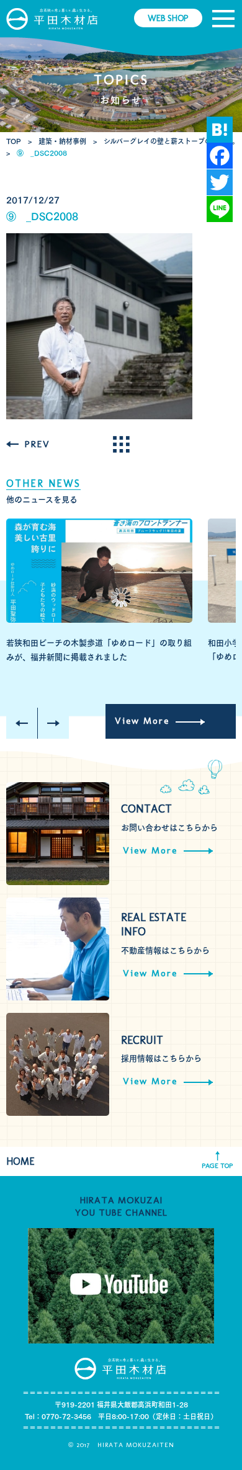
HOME (20, 1161)
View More (142, 720)
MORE (121, 444)
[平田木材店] (52, 18)
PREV (37, 444)
